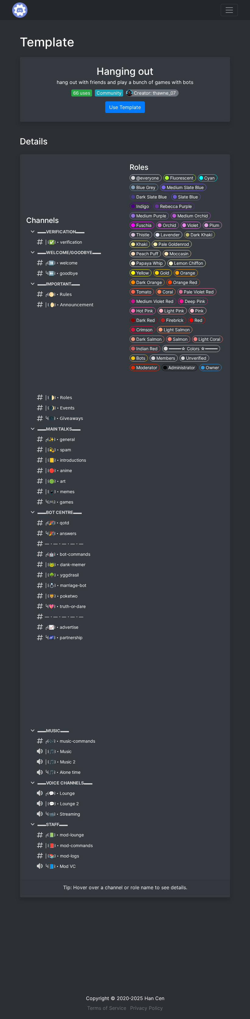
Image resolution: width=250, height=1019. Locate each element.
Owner (212, 367)
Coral (167, 291)
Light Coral (208, 339)
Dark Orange (148, 282)
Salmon (180, 339)
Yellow (142, 272)
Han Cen (154, 998)
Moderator (146, 367)
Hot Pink (144, 310)
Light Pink (173, 310)
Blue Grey (145, 187)
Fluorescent (181, 177)
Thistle (142, 234)
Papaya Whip (149, 263)
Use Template (125, 107)
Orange (187, 272)
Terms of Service (106, 1008)
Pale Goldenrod (173, 244)
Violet (192, 225)
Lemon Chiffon (188, 263)
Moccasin (178, 253)
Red (197, 320)
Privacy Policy (146, 1008)
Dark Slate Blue (151, 196)
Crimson (143, 329)
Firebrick (174, 320)
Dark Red (145, 320)
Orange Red (184, 282)
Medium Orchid (192, 215)
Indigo (142, 206)
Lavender (169, 234)
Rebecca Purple (175, 206)
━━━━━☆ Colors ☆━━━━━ (192, 348)
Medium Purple (150, 215)
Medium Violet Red (154, 301)
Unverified (195, 358)
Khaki (141, 244)
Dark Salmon (148, 339)
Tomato (143, 291)
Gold (164, 272)
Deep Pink (194, 301)
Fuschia (143, 225)
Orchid (169, 225)
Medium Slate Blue (185, 187)
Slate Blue (187, 196)
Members (165, 358)
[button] (152, 92)
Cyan (209, 177)
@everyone (147, 177)
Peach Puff (146, 253)
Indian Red (146, 348)
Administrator (181, 367)
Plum (213, 225)
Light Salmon (176, 329)
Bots (140, 358)
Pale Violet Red (198, 291)
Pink (199, 310)
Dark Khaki (200, 234)
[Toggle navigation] (229, 10)
